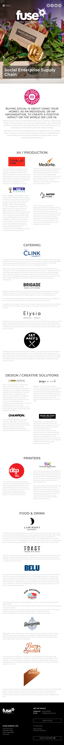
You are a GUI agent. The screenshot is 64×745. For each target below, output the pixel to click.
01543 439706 (46, 711)
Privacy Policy (37, 729)
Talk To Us (47, 721)
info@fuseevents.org (49, 713)
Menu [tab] (8, 6)
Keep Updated (46, 738)
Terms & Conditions (39, 730)
